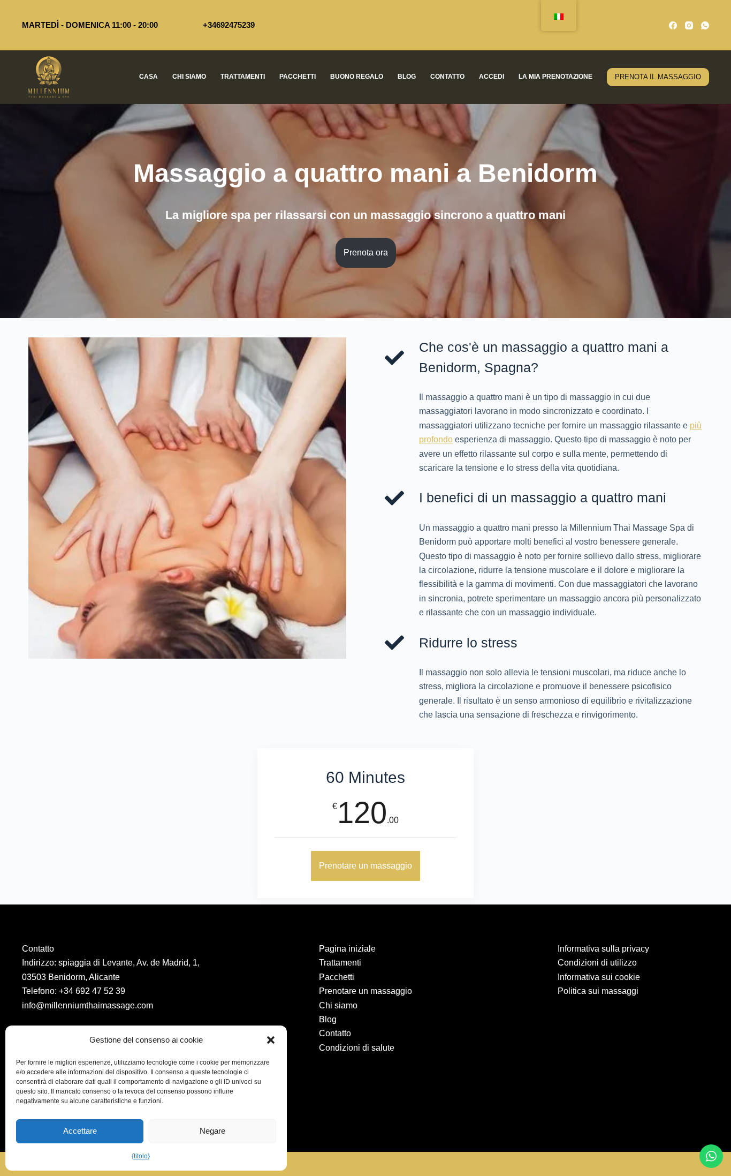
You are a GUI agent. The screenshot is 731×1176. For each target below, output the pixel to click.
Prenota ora (366, 252)
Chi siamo (189, 76)
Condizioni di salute (356, 1047)
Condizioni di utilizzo (597, 962)
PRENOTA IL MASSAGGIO (658, 77)
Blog (407, 76)
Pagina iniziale (347, 948)
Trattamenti (242, 76)
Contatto (447, 76)
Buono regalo (356, 76)
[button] (270, 1040)
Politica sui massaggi (598, 991)
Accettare (80, 1130)
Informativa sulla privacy (603, 948)
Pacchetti (297, 76)
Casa (148, 76)
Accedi (491, 76)
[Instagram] (689, 25)
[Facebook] (673, 25)
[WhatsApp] (705, 25)
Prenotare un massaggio (365, 865)
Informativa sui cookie (599, 977)
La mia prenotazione (555, 76)
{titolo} (141, 1156)
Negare (212, 1130)
